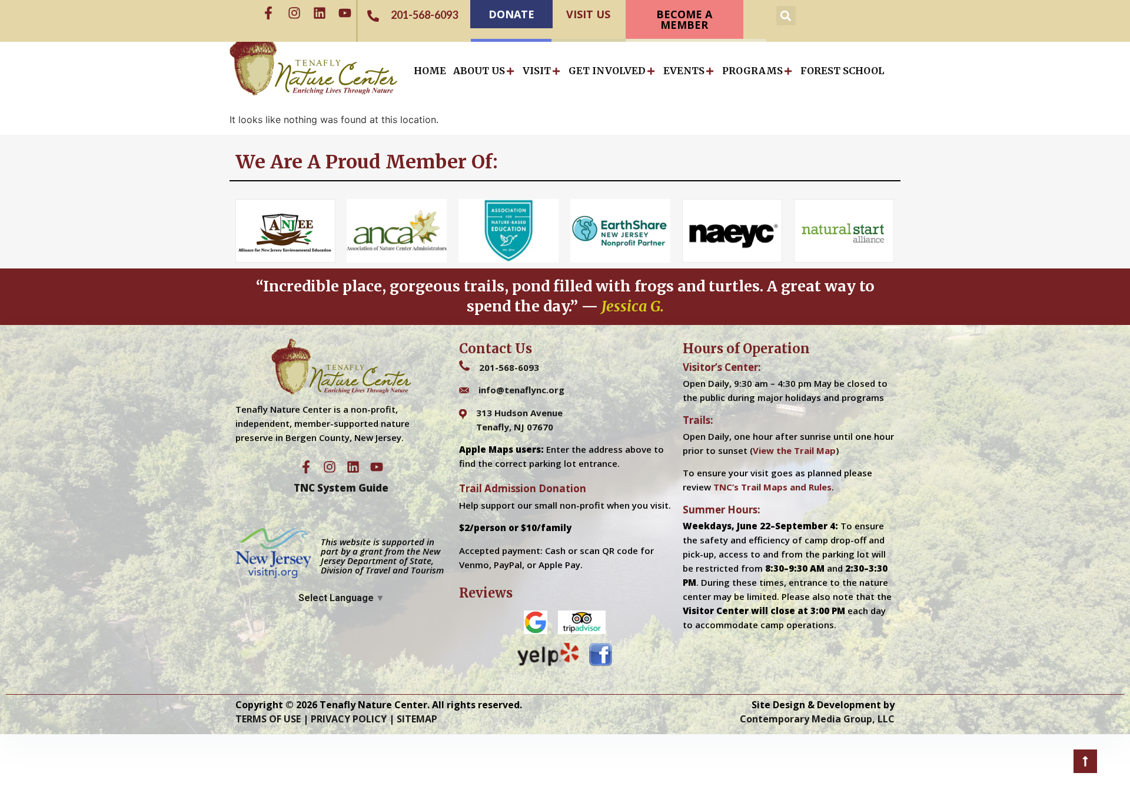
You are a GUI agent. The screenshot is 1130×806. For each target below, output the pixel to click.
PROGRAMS (752, 71)
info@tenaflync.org (521, 390)
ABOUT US (479, 71)
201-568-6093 (509, 367)
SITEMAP (417, 718)
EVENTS (683, 71)
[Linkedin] (320, 13)
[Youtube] (345, 13)
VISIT (537, 71)
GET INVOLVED (607, 71)
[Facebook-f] (268, 13)
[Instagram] (294, 13)
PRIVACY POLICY (349, 718)
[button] (786, 15)
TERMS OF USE (268, 718)
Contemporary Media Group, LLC (817, 718)
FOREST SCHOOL (842, 71)
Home (430, 71)
